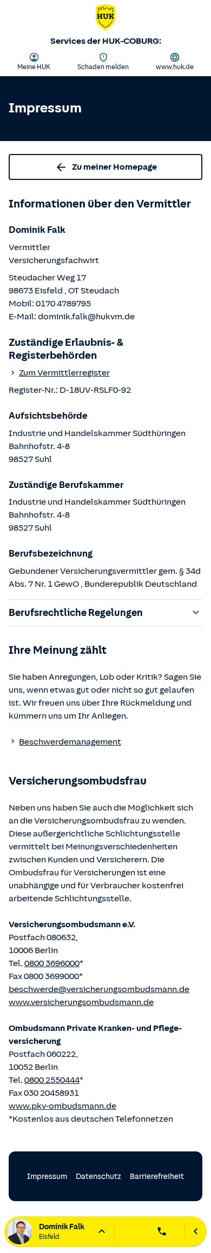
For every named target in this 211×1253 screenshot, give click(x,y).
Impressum (47, 1176)
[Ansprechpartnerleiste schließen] (195, 1231)
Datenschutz (98, 1176)
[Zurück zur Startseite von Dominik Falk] (105, 19)
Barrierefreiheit (157, 1176)
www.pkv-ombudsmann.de (62, 1106)
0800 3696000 (52, 963)
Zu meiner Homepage (114, 167)
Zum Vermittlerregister (64, 373)
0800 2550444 (52, 1080)
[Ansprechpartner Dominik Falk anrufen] (162, 1231)
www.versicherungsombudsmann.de (81, 1002)
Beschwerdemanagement (70, 742)
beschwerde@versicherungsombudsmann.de (99, 989)
